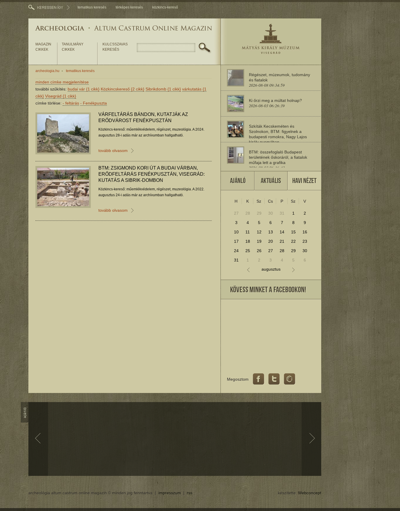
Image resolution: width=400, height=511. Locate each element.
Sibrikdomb (163, 89)
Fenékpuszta (93, 103)
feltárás (71, 103)
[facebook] (258, 379)
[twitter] (274, 379)
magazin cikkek (43, 47)
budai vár (84, 89)
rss (189, 493)
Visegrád (60, 96)
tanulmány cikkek (72, 47)
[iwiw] (289, 379)
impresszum (169, 493)
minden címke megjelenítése (62, 82)
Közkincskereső (122, 89)
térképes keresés (129, 7)
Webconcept (309, 493)
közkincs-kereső (165, 7)
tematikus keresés (92, 7)
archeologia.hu (47, 71)
